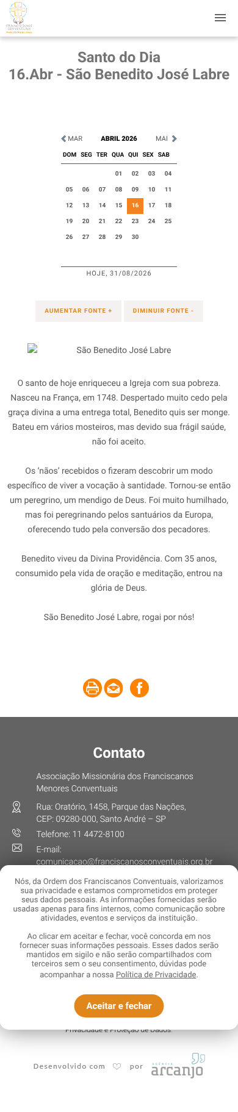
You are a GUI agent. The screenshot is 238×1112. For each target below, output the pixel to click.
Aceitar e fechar (118, 1005)
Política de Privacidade (156, 975)
